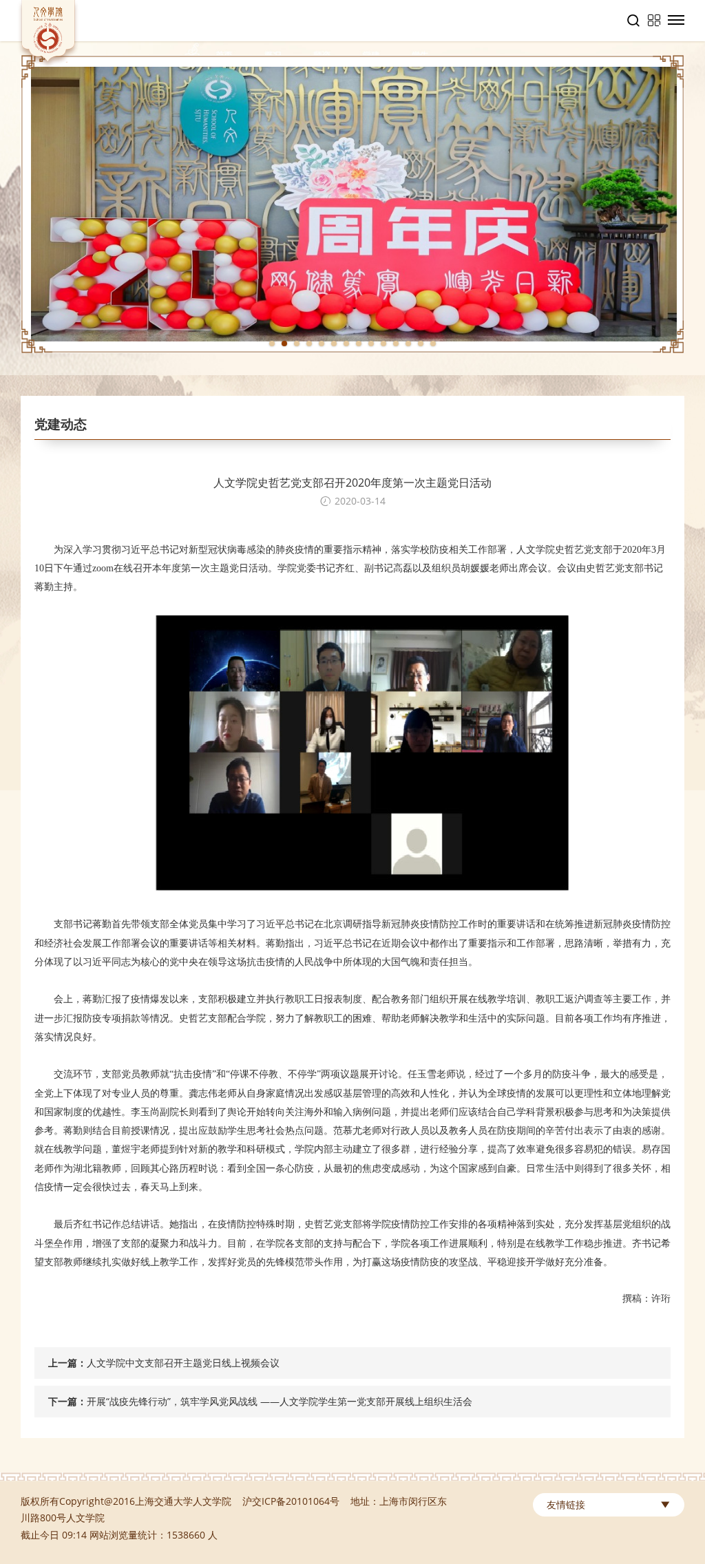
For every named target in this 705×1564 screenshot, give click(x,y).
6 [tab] (334, 343)
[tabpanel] (352, 204)
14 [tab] (433, 343)
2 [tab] (284, 343)
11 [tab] (396, 343)
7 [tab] (346, 343)
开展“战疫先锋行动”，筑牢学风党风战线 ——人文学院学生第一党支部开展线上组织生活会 (279, 1401)
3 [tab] (296, 343)
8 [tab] (358, 343)
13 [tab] (420, 343)
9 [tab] (371, 343)
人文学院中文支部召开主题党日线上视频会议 (183, 1362)
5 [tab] (321, 343)
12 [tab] (408, 343)
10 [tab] (383, 343)
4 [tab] (309, 343)
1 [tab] (272, 343)
